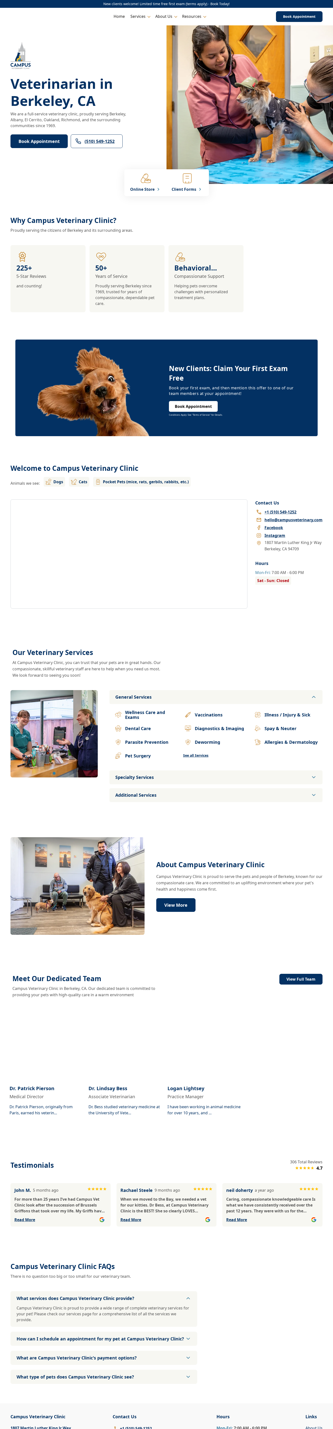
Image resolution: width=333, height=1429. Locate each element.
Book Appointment (299, 16)
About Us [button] (163, 16)
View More (175, 905)
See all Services (195, 755)
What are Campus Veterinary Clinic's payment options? (77, 1358)
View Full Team (300, 979)
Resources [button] (191, 16)
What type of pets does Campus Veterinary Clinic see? (75, 1377)
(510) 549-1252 (100, 141)
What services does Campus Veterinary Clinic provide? (75, 1298)
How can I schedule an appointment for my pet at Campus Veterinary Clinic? (100, 1339)
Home (119, 16)
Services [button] (138, 16)
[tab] (54, 773)
